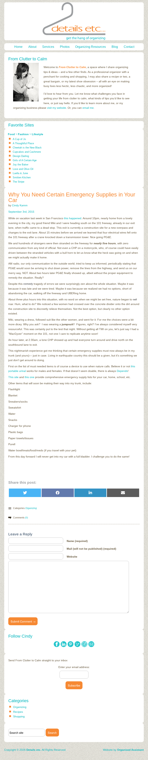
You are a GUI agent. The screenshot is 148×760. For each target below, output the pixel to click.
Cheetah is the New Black (27, 147)
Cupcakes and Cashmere (27, 151)
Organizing (31, 508)
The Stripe (18, 181)
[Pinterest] (70, 647)
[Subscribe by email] (91, 647)
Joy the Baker (20, 164)
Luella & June (20, 173)
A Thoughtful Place (23, 143)
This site (13, 377)
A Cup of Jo (19, 139)
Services (48, 46)
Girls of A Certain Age (25, 160)
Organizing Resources (90, 46)
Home (18, 46)
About (32, 46)
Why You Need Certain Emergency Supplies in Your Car (71, 197)
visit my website (56, 107)
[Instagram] (84, 647)
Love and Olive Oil (23, 169)
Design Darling (21, 156)
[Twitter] (77, 647)
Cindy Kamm (20, 205)
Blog (115, 46)
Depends (122, 370)
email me (88, 107)
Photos (65, 46)
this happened (72, 218)
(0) (26, 517)
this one (29, 377)
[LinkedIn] (64, 647)
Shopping (19, 716)
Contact (129, 46)
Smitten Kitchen (22, 177)
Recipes (18, 711)
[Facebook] (57, 647)
